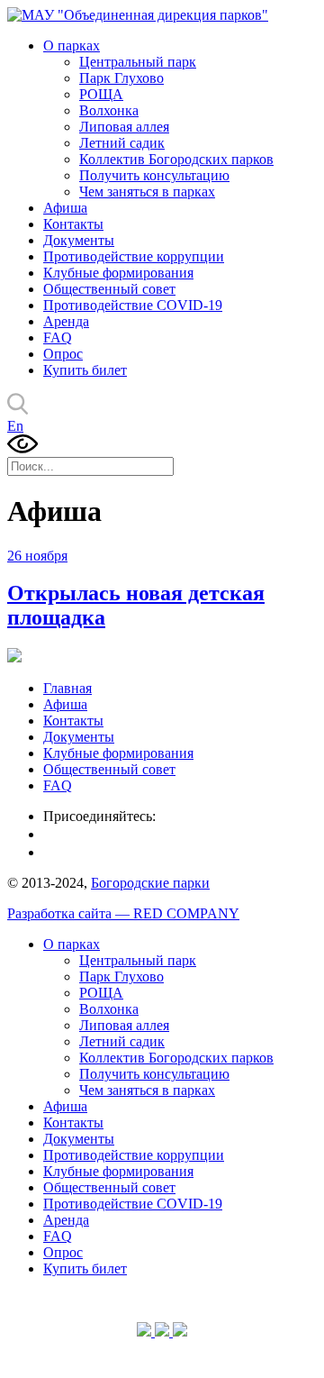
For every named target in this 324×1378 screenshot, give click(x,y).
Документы (78, 240)
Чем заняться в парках (147, 191)
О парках (71, 45)
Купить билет (85, 370)
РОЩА (101, 94)
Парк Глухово (121, 78)
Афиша (65, 207)
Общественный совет (109, 289)
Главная (67, 688)
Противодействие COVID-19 (132, 305)
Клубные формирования (118, 272)
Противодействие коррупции (133, 256)
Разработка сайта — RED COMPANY (123, 913)
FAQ (57, 337)
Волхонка (109, 110)
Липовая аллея (124, 126)
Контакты (73, 224)
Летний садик (122, 143)
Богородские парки (150, 882)
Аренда (66, 321)
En (15, 425)
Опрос (63, 353)
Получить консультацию (154, 175)
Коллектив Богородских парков (176, 159)
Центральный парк (137, 61)
